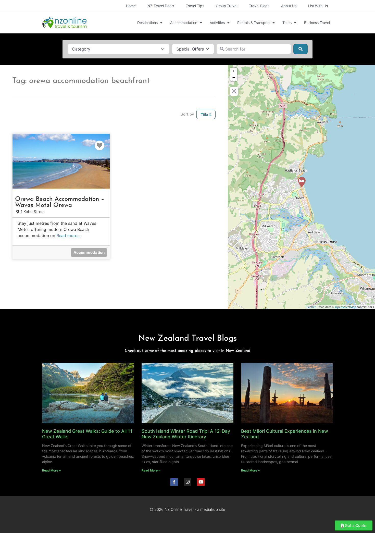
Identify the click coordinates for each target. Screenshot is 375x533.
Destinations (147, 22)
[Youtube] (201, 482)
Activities (217, 22)
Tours (287, 22)
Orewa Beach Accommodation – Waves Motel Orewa (59, 202)
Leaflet (311, 307)
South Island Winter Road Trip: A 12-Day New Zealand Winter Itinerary (186, 433)
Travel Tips (195, 6)
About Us (288, 6)
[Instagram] (188, 482)
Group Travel (226, 6)
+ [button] (233, 70)
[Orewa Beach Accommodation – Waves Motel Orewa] (302, 182)
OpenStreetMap (345, 307)
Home (131, 6)
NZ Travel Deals (160, 6)
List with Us (318, 6)
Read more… (68, 235)
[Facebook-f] (174, 482)
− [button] (233, 77)
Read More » (51, 470)
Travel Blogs (259, 6)
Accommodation (183, 22)
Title (205, 114)
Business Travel (317, 22)
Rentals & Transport (253, 22)
